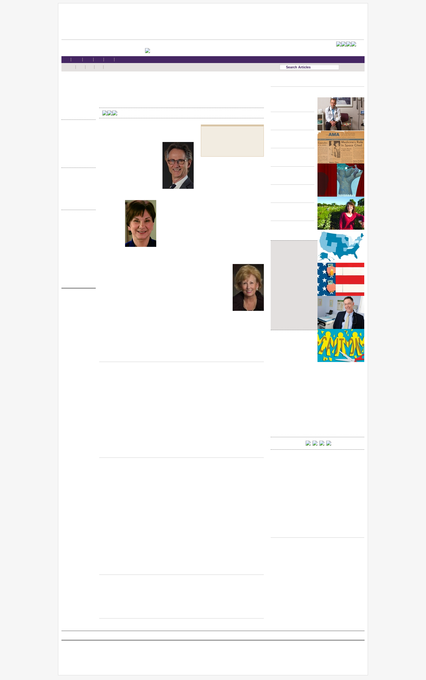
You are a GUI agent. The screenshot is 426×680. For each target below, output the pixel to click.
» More (77, 113)
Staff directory (77, 245)
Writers (77, 203)
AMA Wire (77, 300)
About (77, 275)
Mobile (77, 227)
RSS (77, 221)
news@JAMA (77, 324)
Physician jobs (77, 336)
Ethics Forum (77, 137)
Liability (77, 101)
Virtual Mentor (77, 330)
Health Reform (77, 83)
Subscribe (77, 239)
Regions (77, 185)
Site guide (77, 263)
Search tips (77, 233)
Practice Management (77, 149)
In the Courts (77, 143)
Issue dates (77, 179)
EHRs (77, 89)
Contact (77, 281)
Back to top (181, 356)
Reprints (77, 257)
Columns (77, 191)
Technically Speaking (77, 155)
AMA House (77, 107)
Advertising (77, 251)
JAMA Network (77, 318)
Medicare (77, 95)
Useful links (77, 269)
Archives (77, 197)
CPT (77, 306)
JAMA (77, 312)
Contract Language (77, 131)
